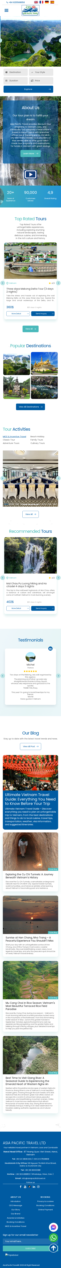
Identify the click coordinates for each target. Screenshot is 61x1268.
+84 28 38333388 (32, 1170)
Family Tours (36, 439)
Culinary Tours (37, 443)
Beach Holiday (37, 436)
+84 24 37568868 (41, 1159)
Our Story (15, 1209)
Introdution (16, 1201)
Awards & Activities (15, 1218)
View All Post (29, 746)
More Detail (17, 313)
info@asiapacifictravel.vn (33, 1178)
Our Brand (15, 1213)
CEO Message (15, 1205)
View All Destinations (29, 406)
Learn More (28, 153)
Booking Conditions (16, 1222)
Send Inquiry (42, 313)
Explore (28, 89)
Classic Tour (9, 439)
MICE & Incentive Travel (14, 436)
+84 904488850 (22, 1174)
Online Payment (45, 1209)
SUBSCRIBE (30, 1248)
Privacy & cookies (45, 1201)
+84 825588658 (16, 2)
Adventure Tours (11, 443)
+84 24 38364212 (24, 1159)
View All (29, 328)
